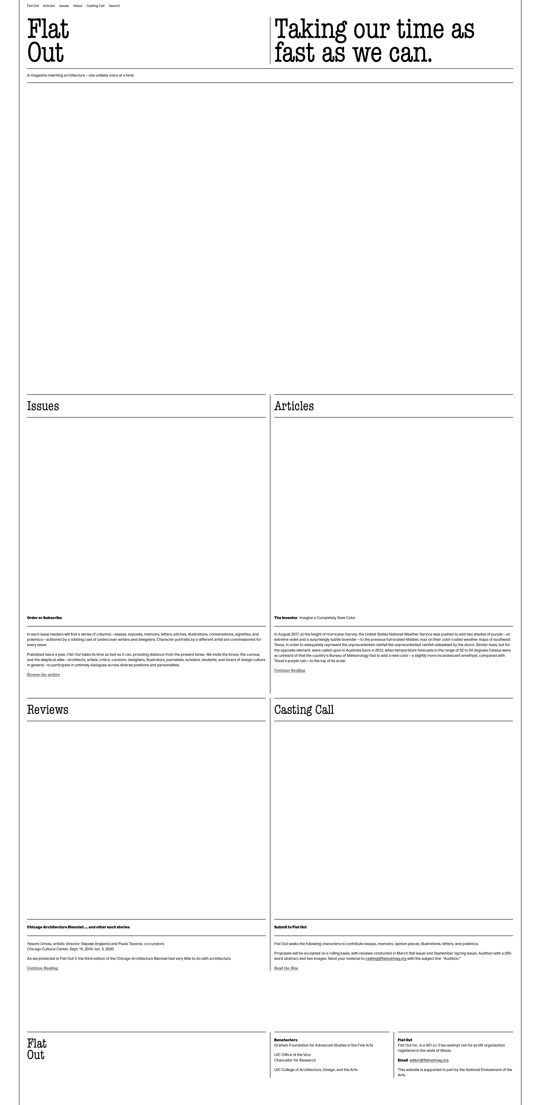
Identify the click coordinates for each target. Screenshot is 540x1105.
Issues (43, 406)
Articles (294, 406)
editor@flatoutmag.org (429, 1060)
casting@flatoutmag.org (385, 959)
